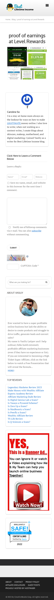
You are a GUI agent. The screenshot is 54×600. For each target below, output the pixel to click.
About (8, 582)
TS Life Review (15, 418)
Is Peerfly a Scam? (17, 412)
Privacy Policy (32, 582)
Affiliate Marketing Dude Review (24, 396)
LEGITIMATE (14, 123)
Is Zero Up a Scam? (17, 406)
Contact (18, 582)
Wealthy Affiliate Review (20, 415)
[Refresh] (27, 256)
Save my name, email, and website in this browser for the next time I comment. (26, 186)
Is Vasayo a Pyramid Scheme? (23, 403)
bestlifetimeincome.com (19, 533)
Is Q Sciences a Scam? (19, 421)
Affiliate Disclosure (15, 585)
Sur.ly (24, 539)
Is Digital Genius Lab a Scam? (23, 399)
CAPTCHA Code (29, 265)
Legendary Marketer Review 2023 (25, 387)
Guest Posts (34, 585)
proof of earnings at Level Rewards (27, 38)
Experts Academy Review (20, 393)
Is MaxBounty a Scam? (19, 409)
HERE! (11, 370)
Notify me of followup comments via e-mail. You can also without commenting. (27, 231)
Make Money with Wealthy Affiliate (26, 390)
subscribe (36, 230)
